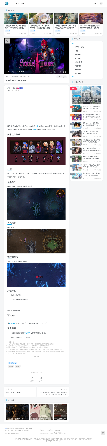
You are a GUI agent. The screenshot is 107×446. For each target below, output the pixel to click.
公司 (37, 126)
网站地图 (57, 430)
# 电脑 (11, 366)
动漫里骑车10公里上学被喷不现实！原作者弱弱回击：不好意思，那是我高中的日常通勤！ (91, 176)
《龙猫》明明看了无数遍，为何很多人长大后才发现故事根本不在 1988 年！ (65, 28)
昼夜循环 (78, 54)
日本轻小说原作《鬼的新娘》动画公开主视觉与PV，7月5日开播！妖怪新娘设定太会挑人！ (92, 159)
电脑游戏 (15, 76)
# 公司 (18, 366)
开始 (76, 51)
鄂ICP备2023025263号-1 (53, 441)
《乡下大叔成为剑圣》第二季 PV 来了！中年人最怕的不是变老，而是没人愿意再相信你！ (91, 168)
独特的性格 (78, 62)
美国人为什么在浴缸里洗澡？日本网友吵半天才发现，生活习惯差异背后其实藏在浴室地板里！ (91, 126)
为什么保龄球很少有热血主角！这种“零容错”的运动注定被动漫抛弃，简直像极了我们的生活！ (92, 118)
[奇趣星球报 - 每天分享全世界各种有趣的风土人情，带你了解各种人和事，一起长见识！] (19, 429)
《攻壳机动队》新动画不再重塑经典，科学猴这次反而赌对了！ (15, 27)
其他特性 (78, 66)
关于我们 (42, 430)
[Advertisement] (36, 109)
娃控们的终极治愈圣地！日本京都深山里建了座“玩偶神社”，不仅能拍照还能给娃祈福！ (92, 151)
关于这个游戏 (79, 47)
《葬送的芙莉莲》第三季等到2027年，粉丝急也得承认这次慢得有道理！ (40, 28)
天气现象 (78, 58)
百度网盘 (12, 323)
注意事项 (27, 333)
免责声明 (50, 430)
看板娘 (14, 88)
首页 (8, 76)
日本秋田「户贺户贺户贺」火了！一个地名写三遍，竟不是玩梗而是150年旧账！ (91, 133)
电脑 (35, 129)
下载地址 (78, 69)
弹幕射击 (22, 76)
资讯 (8, 30)
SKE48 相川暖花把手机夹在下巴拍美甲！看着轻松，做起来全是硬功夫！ (91, 28)
